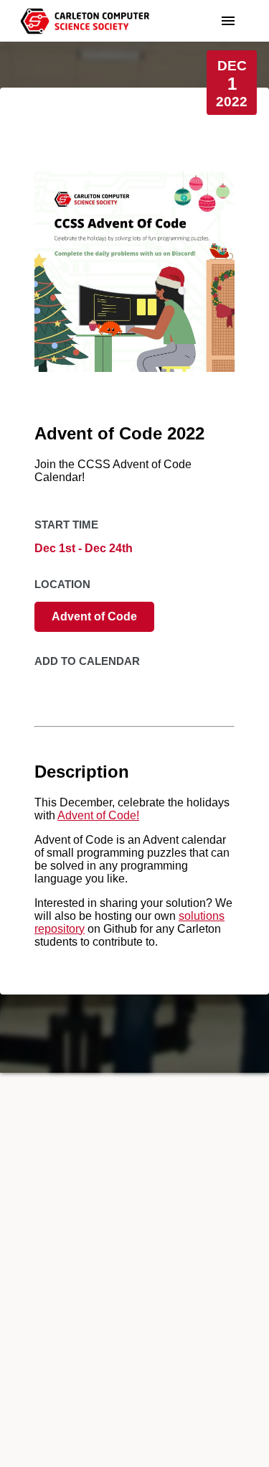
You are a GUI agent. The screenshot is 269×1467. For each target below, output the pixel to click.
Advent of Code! (98, 815)
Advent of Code (94, 616)
